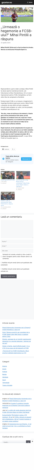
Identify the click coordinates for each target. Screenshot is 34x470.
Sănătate (5, 377)
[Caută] (28, 442)
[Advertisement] (17, 70)
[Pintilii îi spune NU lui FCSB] (8, 175)
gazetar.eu (7, 2)
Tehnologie (5, 382)
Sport (4, 380)
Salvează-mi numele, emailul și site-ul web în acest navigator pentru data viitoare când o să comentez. (17, 256)
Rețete (4, 374)
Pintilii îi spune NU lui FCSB (8, 180)
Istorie (4, 369)
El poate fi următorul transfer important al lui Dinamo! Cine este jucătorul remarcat (16, 405)
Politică (4, 372)
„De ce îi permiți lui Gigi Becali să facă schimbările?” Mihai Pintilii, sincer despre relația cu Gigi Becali (23, 183)
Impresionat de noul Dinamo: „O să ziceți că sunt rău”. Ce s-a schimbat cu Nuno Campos (16, 426)
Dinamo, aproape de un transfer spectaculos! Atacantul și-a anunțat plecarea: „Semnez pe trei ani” (16, 341)
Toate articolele (7, 385)
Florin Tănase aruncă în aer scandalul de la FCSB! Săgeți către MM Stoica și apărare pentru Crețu (16, 334)
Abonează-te (26, 159)
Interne (4, 366)
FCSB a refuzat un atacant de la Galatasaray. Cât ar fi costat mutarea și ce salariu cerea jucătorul (16, 419)
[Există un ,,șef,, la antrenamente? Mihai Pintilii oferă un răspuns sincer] (8, 196)
